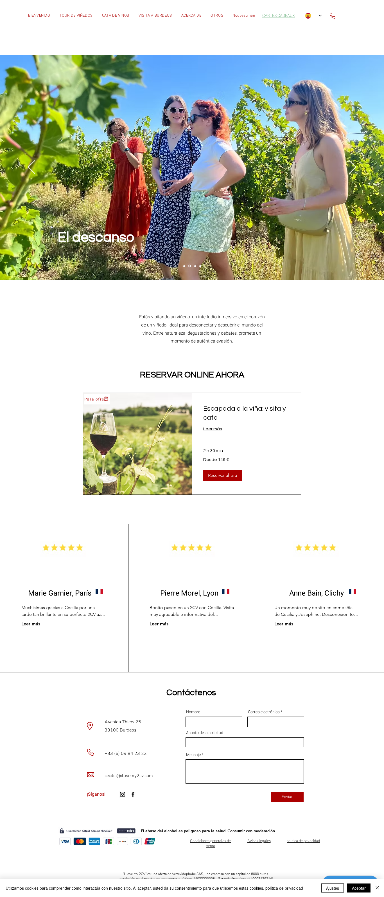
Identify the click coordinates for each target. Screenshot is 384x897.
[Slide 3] (195, 266)
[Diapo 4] (200, 266)
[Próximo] (352, 167)
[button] (217, 15)
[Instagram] (122, 794)
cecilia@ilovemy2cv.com (129, 776)
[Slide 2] (189, 266)
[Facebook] (133, 794)
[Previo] (31, 167)
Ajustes (332, 888)
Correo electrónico (264, 712)
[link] (246, 413)
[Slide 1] (184, 266)
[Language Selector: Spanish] (313, 15)
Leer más (30, 624)
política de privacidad (284, 888)
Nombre (193, 712)
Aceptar (359, 888)
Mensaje (193, 755)
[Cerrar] (377, 887)
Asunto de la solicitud (204, 733)
